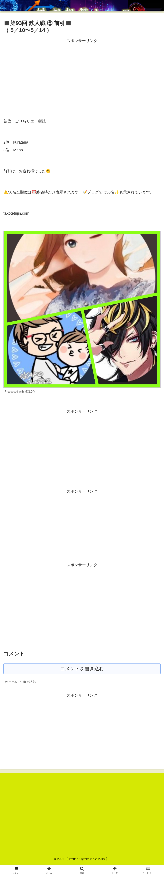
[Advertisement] (82, 74)
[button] (151, 548)
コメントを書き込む (82, 668)
